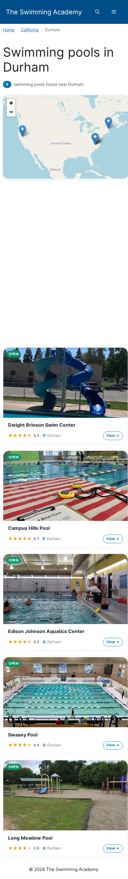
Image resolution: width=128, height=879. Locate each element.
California (30, 29)
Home (8, 29)
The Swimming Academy (44, 12)
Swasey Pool (23, 735)
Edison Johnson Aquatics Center (46, 631)
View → (112, 435)
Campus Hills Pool (29, 528)
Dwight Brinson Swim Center (42, 425)
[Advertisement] (64, 275)
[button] (97, 12)
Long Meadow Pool (30, 838)
